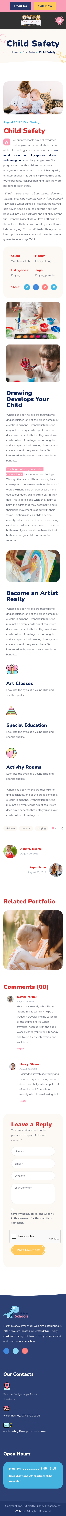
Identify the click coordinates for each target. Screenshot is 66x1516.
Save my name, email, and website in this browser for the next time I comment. (32, 1218)
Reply (20, 1048)
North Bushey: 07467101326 (21, 1415)
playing (42, 828)
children (10, 828)
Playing (34, 122)
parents (26, 828)
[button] (20, 6)
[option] (33, 942)
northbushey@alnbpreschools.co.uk (24, 1431)
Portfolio (29, 52)
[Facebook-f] (6, 1351)
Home (14, 52)
